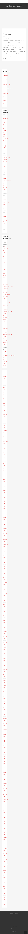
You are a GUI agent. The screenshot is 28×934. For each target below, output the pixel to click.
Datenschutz (14, 928)
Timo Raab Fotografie (14, 913)
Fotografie (5, 93)
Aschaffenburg (6, 302)
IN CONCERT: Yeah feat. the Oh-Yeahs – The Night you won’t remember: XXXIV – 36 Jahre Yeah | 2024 (5, 262)
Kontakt (14, 931)
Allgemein (5, 75)
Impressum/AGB (14, 926)
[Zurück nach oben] (25, 932)
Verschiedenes (6, 104)
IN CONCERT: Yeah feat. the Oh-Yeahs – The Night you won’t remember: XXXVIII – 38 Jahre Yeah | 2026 (5, 132)
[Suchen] (26, 1)
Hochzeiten (5, 97)
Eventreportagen (7, 84)
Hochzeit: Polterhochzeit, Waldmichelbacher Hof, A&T (7, 203)
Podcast (5, 100)
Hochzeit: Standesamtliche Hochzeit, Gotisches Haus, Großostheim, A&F (7, 184)
